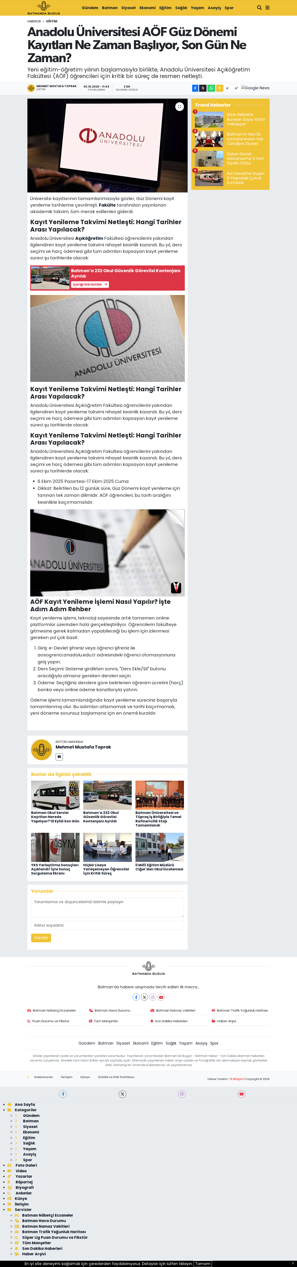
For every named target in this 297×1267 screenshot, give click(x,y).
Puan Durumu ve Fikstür (50, 1021)
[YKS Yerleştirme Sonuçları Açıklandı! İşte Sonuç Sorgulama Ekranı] (55, 847)
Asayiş (214, 7)
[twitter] (122, 1094)
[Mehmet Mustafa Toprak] (41, 749)
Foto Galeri (26, 1165)
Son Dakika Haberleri (171, 1021)
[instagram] (182, 1094)
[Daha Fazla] (219, 88)
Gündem (90, 7)
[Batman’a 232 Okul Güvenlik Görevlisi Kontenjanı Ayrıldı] (107, 795)
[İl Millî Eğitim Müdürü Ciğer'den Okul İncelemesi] (159, 847)
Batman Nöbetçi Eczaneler (54, 1010)
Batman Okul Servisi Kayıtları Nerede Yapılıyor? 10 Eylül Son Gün (55, 816)
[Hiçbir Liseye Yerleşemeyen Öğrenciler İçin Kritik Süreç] (107, 847)
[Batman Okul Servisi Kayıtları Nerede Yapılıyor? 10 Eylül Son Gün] (55, 795)
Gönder (41, 937)
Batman (110, 7)
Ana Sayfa (25, 1104)
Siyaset (128, 7)
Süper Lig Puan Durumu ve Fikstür (55, 1237)
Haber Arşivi (226, 1021)
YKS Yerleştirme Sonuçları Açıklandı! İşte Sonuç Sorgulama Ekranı (55, 869)
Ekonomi (148, 7)
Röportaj (24, 1182)
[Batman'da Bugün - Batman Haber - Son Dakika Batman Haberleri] (43, 7)
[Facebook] (136, 997)
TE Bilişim (236, 1079)
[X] (144, 997)
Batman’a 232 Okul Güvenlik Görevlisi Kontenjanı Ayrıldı (101, 816)
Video (21, 1171)
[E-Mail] (59, 756)
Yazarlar (23, 1176)
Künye (85, 1077)
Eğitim (165, 7)
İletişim (66, 1077)
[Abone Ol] (255, 88)
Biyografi (24, 1187)
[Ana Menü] (267, 8)
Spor (229, 7)
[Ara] (259, 8)
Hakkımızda (43, 1077)
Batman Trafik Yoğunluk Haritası (242, 1010)
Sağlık (181, 7)
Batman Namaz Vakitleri (175, 1010)
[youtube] (241, 1094)
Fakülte (107, 205)
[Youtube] (161, 997)
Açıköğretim (89, 238)
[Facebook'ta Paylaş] (195, 88)
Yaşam (197, 7)
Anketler (23, 1193)
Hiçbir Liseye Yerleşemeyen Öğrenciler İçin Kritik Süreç (106, 869)
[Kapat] (294, 1263)
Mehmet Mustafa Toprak (83, 747)
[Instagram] (152, 997)
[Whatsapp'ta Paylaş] (211, 88)
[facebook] (63, 1094)
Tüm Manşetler (106, 1021)
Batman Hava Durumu (112, 1010)
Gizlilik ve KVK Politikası (116, 1077)
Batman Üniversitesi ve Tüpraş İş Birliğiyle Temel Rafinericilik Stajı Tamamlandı (158, 819)
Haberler (34, 21)
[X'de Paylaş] (203, 88)
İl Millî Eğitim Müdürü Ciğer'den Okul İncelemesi (159, 867)
